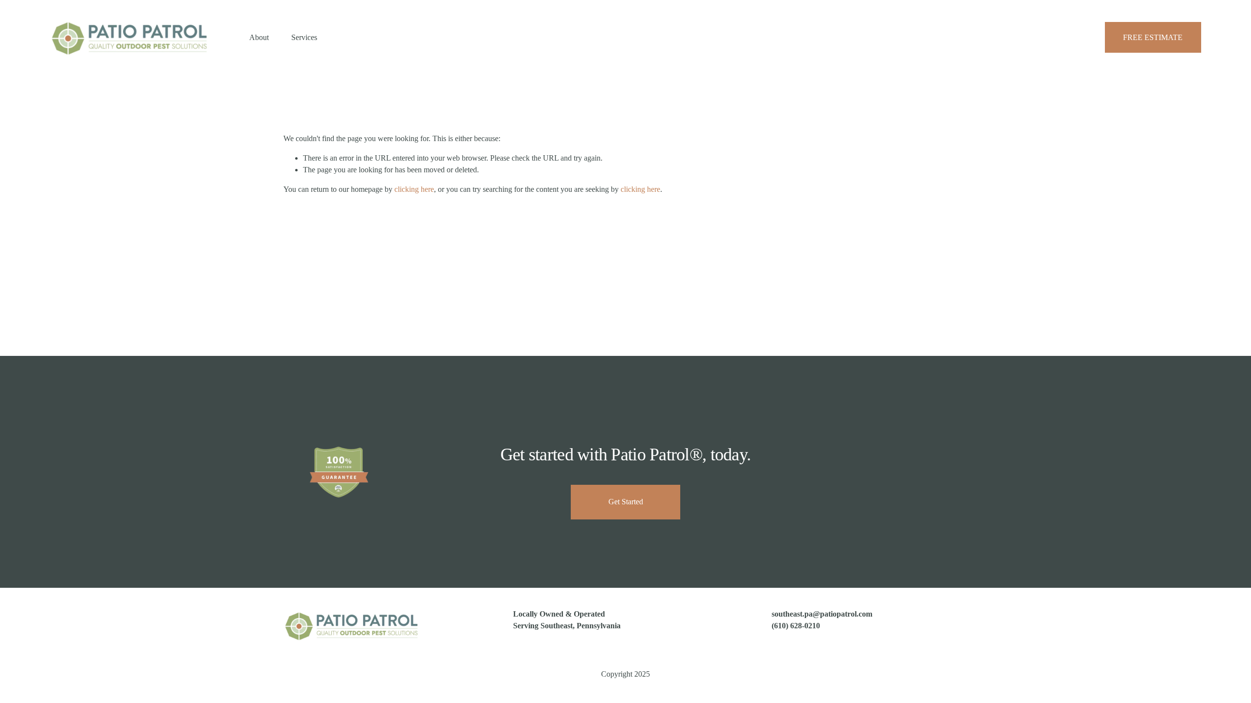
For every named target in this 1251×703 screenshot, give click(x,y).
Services (304, 37)
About (259, 37)
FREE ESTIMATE (1153, 37)
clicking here (414, 189)
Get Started (625, 501)
